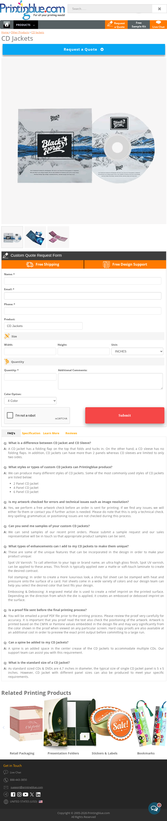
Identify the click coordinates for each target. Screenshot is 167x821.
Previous (3, 727)
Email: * (9, 289)
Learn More (51, 433)
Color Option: (12, 394)
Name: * (9, 274)
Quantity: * (11, 370)
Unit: (114, 345)
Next (164, 727)
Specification (31, 433)
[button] (85, 803)
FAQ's (11, 433)
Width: (8, 345)
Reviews (71, 433)
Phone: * (9, 304)
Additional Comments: (72, 370)
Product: (9, 319)
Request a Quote (82, 49)
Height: (62, 345)
